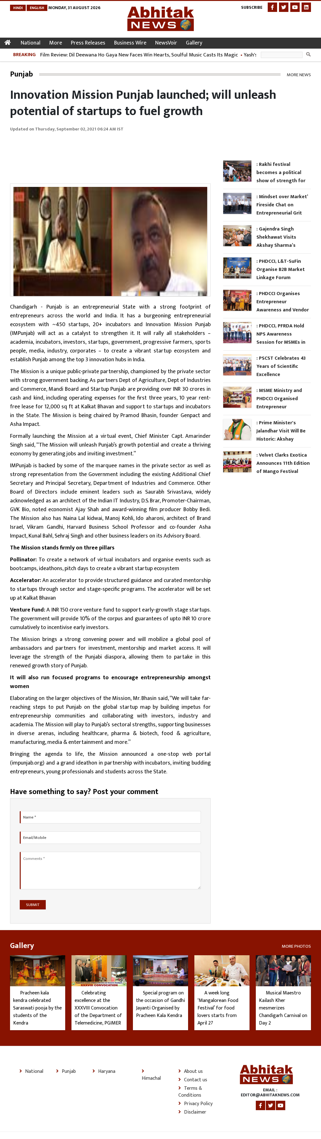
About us (193, 1071)
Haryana (106, 1071)
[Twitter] (283, 7)
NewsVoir (166, 43)
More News (299, 74)
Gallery (194, 43)
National (30, 43)
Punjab (69, 1071)
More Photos (296, 946)
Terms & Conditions (190, 1092)
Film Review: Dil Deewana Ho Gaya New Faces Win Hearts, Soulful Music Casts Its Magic (126, 54)
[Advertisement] (124, 154)
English (37, 8)
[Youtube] (295, 7)
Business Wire (130, 43)
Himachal (151, 1078)
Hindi (18, 8)
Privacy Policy (198, 1103)
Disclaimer (195, 1112)
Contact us (195, 1080)
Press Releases (88, 43)
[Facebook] (272, 7)
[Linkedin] (306, 7)
